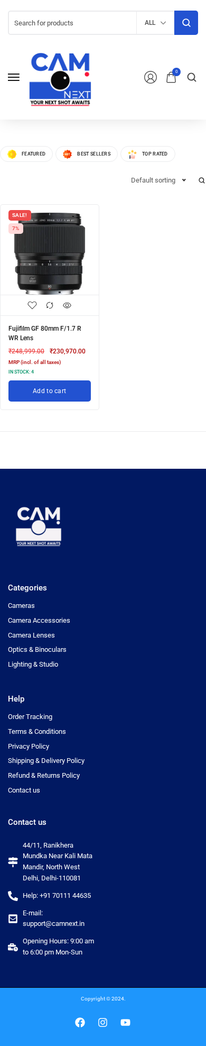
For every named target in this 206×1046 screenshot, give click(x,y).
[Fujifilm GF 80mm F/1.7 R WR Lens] (49, 254)
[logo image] (60, 76)
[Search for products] (186, 23)
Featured (33, 154)
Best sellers (93, 154)
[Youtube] (126, 1023)
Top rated (155, 154)
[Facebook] (80, 1023)
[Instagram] (103, 1023)
